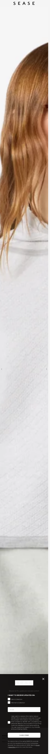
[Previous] (1, 369)
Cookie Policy (12, 747)
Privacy (38, 745)
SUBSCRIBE (24, 735)
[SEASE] (24, 3)
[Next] (46, 369)
